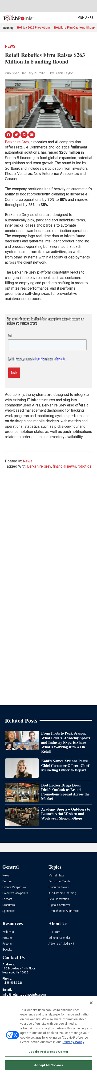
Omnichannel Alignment (63, 911)
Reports (7, 943)
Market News (56, 875)
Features (7, 881)
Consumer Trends (59, 881)
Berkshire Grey (17, 142)
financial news (64, 466)
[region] (48, 1035)
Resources (8, 905)
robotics (84, 466)
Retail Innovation (58, 899)
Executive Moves (58, 887)
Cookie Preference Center (48, 1051)
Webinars (8, 932)
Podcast (7, 899)
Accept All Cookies (48, 1065)
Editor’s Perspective (14, 887)
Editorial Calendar (59, 937)
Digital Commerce (59, 905)
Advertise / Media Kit (61, 943)
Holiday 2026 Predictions (34, 27)
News (10, 46)
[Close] (91, 1003)
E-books (7, 949)
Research (7, 937)
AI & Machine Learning (62, 893)
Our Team (54, 932)
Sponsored (8, 911)
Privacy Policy (73, 1042)
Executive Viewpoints (15, 893)
